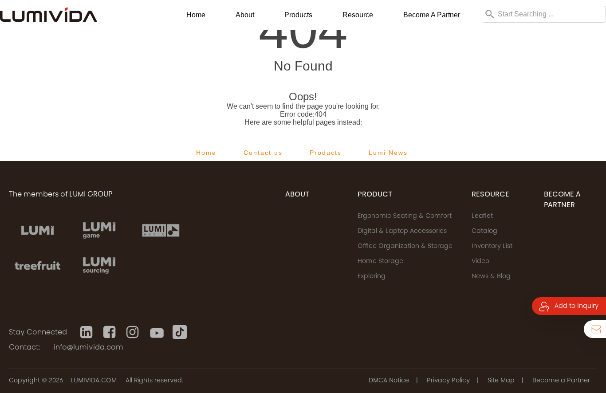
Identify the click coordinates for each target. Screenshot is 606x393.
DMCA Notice (389, 381)
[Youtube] (157, 332)
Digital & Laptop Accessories (402, 231)
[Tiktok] (180, 332)
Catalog (484, 231)
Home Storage (380, 262)
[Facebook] (110, 332)
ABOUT (297, 194)
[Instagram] (133, 332)
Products (298, 15)
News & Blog (491, 277)
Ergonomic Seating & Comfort (405, 216)
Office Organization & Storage (405, 247)
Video (480, 262)
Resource (357, 15)
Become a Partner (431, 15)
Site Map (501, 381)
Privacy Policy (448, 381)
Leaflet (482, 216)
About (245, 15)
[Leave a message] (595, 329)
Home (195, 15)
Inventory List (492, 247)
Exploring (372, 277)
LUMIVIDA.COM (94, 381)
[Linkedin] (87, 332)
